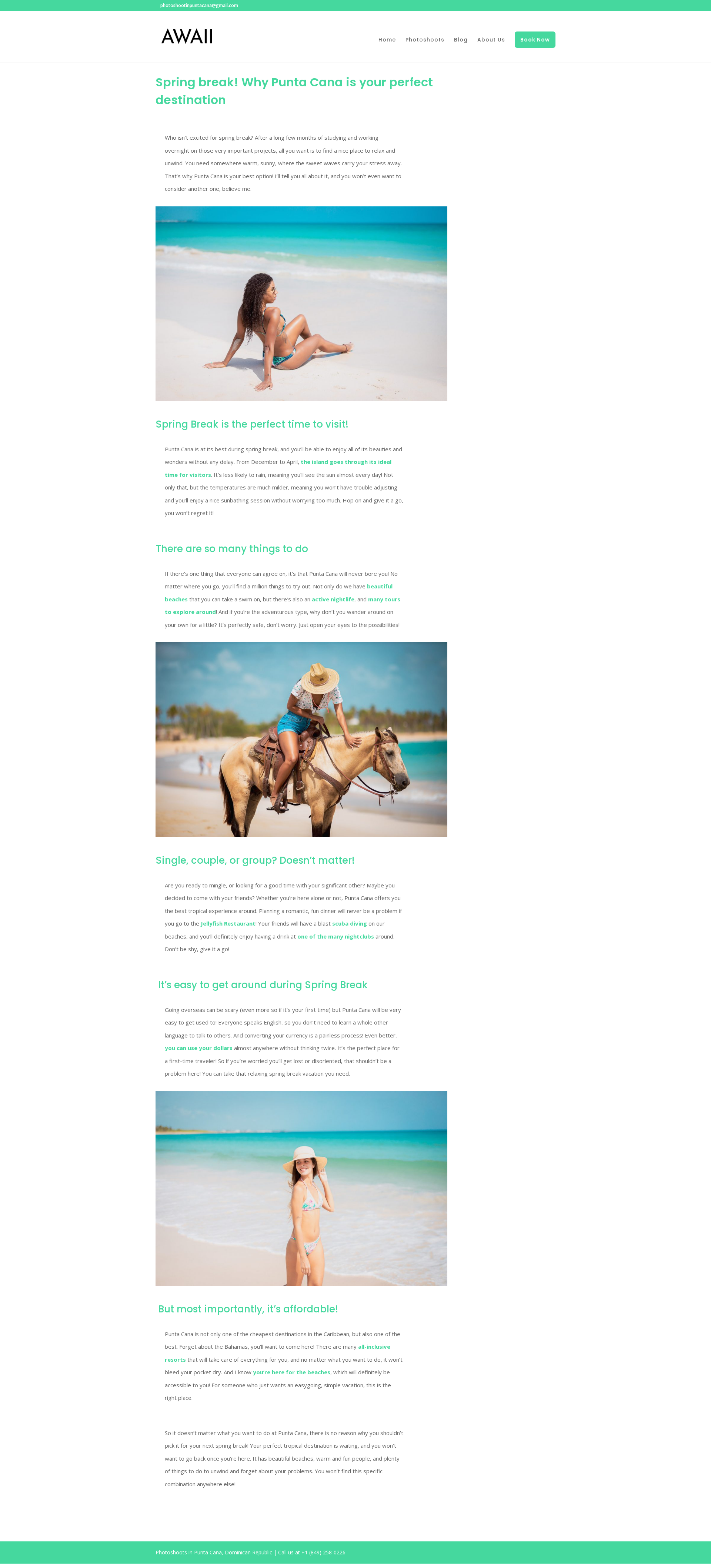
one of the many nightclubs (335, 936)
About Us (491, 40)
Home (387, 40)
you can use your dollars (199, 1048)
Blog (461, 40)
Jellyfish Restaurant (228, 923)
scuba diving (349, 923)
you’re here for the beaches (291, 1372)
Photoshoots (424, 40)
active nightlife (333, 599)
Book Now (535, 39)
